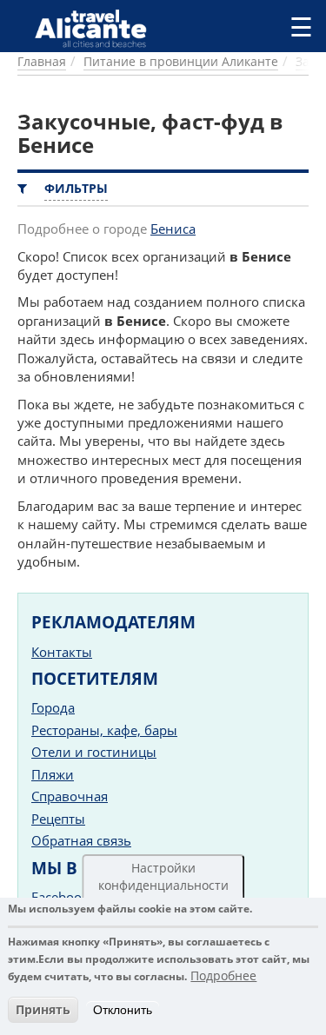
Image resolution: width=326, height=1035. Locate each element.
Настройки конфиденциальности (163, 876)
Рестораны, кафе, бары (104, 730)
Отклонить (122, 1010)
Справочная (69, 796)
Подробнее (223, 975)
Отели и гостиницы (93, 751)
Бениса (173, 228)
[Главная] (97, 27)
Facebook (60, 897)
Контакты (61, 651)
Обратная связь (81, 840)
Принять (43, 1009)
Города (53, 707)
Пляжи (52, 774)
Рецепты (58, 818)
